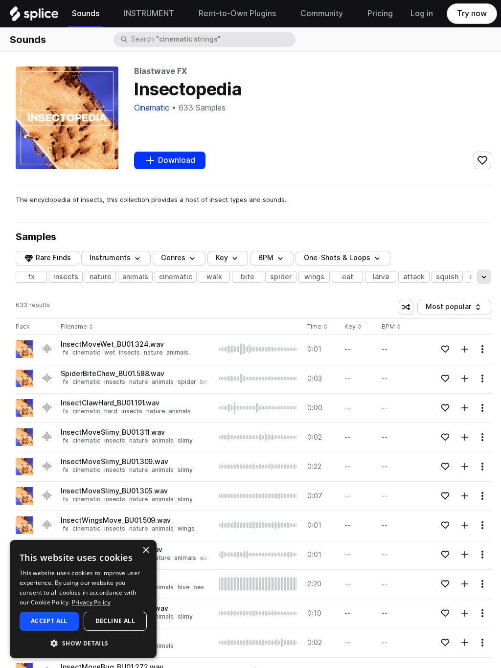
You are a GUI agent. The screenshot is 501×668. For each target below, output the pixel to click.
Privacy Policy (91, 602)
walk (214, 277)
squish (447, 277)
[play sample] (258, 349)
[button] (83, 642)
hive (183, 587)
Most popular (452, 308)
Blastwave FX (160, 71)
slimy (185, 440)
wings (314, 277)
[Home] (34, 16)
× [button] (145, 550)
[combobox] (212, 40)
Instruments (110, 258)
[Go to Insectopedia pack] (24, 349)
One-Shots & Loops (337, 258)
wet (109, 352)
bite (247, 277)
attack (414, 277)
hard (110, 411)
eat (347, 277)
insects (65, 277)
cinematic (175, 277)
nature (101, 277)
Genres (173, 258)
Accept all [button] (49, 621)
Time (317, 327)
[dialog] (83, 599)
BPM (265, 258)
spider (281, 277)
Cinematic (151, 107)
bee (198, 587)
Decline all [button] (115, 621)
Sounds (28, 39)
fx (31, 277)
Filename (74, 327)
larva (381, 277)
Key (354, 327)
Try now (472, 13)
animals (135, 277)
